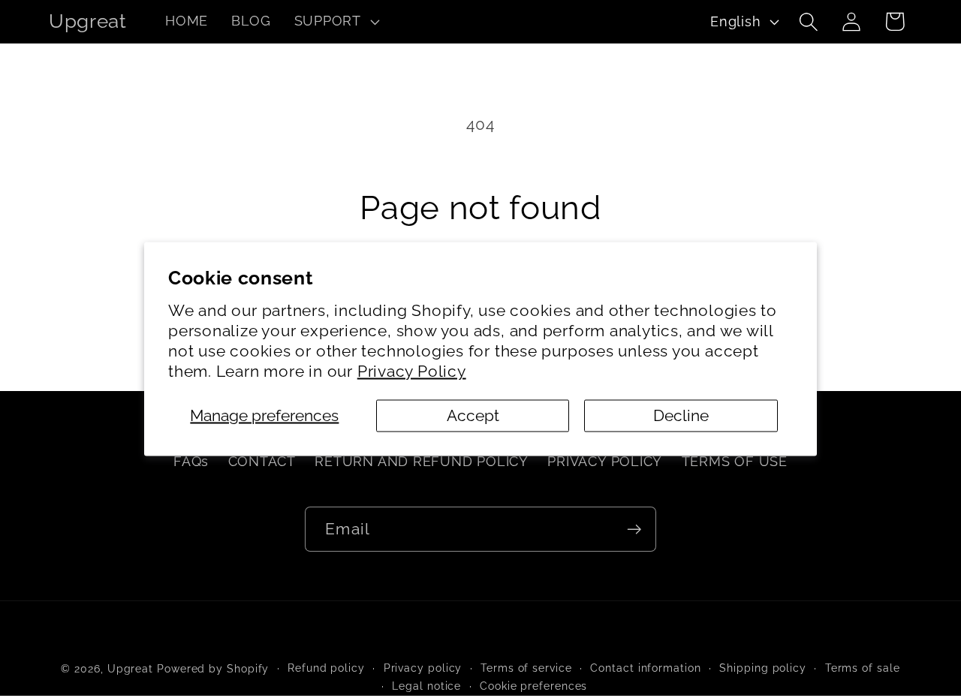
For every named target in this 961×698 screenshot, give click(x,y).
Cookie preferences (533, 686)
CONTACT (262, 461)
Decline (681, 415)
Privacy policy (423, 668)
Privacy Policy (411, 371)
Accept (473, 415)
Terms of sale (862, 668)
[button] (334, 22)
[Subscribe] (634, 529)
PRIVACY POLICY (604, 461)
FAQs (191, 461)
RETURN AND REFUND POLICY (422, 461)
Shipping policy (762, 668)
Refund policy (326, 668)
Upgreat (130, 669)
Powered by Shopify (213, 669)
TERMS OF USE (735, 461)
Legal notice (426, 686)
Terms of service (526, 668)
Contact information (645, 668)
